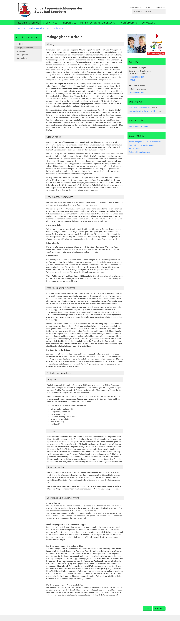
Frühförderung (129, 22)
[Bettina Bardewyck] (146, 73)
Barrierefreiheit (137, 7)
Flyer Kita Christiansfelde (140, 108)
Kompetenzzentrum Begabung (142, 145)
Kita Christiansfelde (28, 22)
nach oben (159, 608)
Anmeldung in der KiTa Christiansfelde (145, 141)
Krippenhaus (69, 22)
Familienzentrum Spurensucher (98, 22)
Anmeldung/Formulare (138, 126)
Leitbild (19, 44)
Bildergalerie (21, 58)
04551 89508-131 (136, 77)
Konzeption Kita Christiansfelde (142, 111)
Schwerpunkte (22, 54)
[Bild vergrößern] (137, 43)
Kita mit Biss (134, 148)
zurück (148, 608)
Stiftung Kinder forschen (139, 152)
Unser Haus (21, 51)
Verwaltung (148, 22)
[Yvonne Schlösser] (146, 89)
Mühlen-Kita (50, 22)
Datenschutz (150, 7)
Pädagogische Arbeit (55, 28)
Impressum (161, 7)
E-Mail (132, 80)
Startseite (20, 28)
